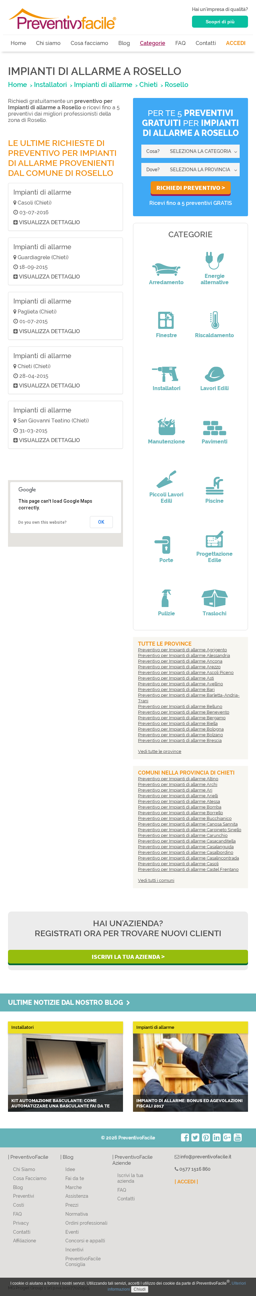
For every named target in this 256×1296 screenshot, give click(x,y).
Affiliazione (24, 1240)
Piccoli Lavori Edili (166, 497)
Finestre (166, 335)
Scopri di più (220, 21)
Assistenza (76, 1196)
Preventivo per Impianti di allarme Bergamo (182, 717)
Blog (124, 43)
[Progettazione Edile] (215, 534)
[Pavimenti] (215, 421)
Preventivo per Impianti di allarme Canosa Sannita (188, 824)
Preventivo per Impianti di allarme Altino (178, 778)
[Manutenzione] (166, 421)
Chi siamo (48, 43)
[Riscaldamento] (215, 315)
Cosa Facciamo (29, 1178)
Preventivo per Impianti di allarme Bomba (179, 807)
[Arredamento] (166, 262)
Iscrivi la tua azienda (130, 1178)
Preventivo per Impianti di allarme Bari (176, 689)
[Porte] (166, 540)
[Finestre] (166, 315)
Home (18, 43)
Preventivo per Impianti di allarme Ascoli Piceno (186, 672)
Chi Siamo (24, 1169)
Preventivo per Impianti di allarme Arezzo (179, 666)
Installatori (166, 388)
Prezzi (71, 1205)
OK (101, 522)
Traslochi (214, 613)
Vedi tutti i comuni (156, 880)
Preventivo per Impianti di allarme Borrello (180, 812)
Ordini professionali (86, 1223)
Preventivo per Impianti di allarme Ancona (180, 661)
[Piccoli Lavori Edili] (166, 474)
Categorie (152, 43)
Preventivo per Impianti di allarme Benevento (183, 712)
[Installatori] (166, 368)
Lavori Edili (214, 388)
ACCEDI (236, 43)
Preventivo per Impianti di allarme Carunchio (183, 835)
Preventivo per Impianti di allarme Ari (175, 790)
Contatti (206, 43)
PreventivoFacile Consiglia (83, 1261)
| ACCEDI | (186, 1182)
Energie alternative (215, 279)
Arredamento (166, 282)
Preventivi (23, 1196)
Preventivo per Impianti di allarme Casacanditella (187, 841)
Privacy (21, 1223)
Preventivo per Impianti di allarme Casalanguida (186, 846)
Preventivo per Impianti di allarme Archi (177, 784)
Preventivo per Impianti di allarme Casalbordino (185, 852)
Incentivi (74, 1249)
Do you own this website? (42, 522)
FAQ (180, 43)
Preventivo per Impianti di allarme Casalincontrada (188, 858)
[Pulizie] (166, 593)
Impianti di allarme (42, 192)
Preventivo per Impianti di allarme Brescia (180, 740)
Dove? (153, 169)
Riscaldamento (214, 335)
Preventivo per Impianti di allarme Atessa (179, 801)
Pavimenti (214, 441)
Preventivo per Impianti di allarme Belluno (180, 706)
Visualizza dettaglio (49, 222)
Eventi (72, 1232)
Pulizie (166, 613)
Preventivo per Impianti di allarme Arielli (178, 795)
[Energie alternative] (215, 256)
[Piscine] (215, 481)
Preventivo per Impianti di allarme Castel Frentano (188, 869)
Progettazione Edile (214, 557)
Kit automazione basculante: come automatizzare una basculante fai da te (60, 1103)
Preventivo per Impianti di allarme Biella (178, 723)
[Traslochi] (215, 593)
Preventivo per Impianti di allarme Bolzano (180, 734)
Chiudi (140, 1289)
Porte (166, 560)
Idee (70, 1169)
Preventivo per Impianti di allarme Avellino (180, 683)
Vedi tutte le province (159, 751)
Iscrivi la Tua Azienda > (128, 957)
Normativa (76, 1214)
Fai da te (74, 1178)
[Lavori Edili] (215, 368)
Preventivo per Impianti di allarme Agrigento (182, 649)
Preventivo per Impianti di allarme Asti (176, 678)
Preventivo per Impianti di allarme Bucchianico (185, 818)
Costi (18, 1205)
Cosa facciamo (89, 43)
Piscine (214, 501)
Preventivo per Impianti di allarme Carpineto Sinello (189, 829)
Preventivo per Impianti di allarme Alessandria (184, 655)
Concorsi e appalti (85, 1240)
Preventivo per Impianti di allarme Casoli (178, 863)
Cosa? (153, 151)
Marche (73, 1187)
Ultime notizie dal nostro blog (67, 1002)
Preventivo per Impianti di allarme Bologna (181, 729)
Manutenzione (166, 441)
